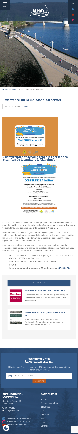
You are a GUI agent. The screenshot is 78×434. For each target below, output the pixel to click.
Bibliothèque (46, 407)
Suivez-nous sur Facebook (18, 418)
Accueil (44, 399)
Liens (43, 422)
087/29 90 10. (63, 268)
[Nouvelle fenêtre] (73, 9)
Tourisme (45, 414)
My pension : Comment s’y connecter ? (45, 291)
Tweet (26, 106)
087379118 (10, 408)
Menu (5, 7)
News (43, 418)
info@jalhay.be (12, 410)
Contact (44, 426)
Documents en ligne (49, 403)
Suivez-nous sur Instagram (18, 421)
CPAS (43, 411)
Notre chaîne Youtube (16, 425)
